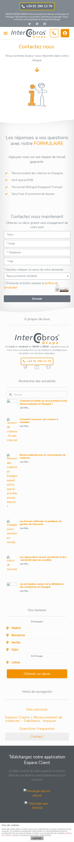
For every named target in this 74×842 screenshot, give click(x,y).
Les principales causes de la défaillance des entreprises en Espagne (42, 585)
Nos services (37, 709)
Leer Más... (25, 407)
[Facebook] (45, 24)
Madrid (16, 628)
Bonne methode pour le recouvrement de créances (43, 456)
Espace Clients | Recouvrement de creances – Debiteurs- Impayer (33, 719)
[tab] (37, 628)
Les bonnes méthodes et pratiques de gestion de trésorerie (41, 522)
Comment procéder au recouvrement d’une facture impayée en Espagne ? (43, 402)
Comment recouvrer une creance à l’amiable (39, 420)
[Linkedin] (37, 24)
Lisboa (16, 662)
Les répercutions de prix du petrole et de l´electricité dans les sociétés (43, 558)
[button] (37, 6)
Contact (37, 736)
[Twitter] (29, 24)
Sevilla (16, 642)
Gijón (15, 650)
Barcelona (18, 635)
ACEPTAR (37, 838)
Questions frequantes (37, 728)
